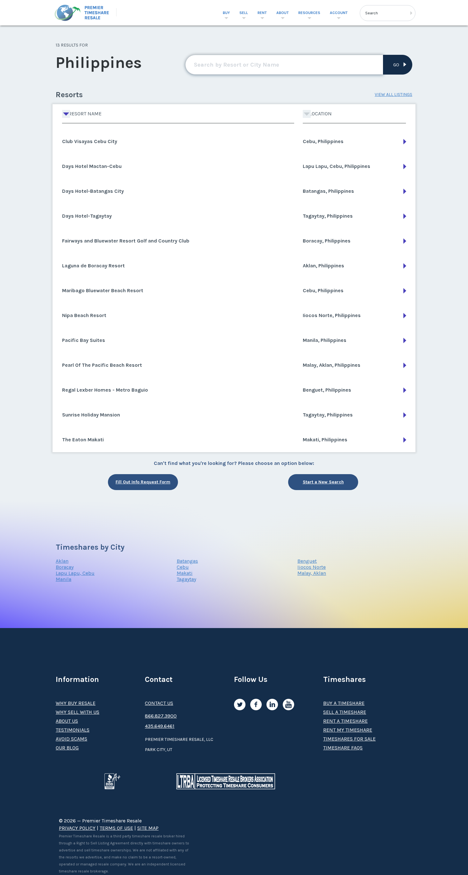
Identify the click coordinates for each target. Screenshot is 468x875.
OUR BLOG (67, 748)
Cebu (183, 567)
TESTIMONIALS (72, 730)
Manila (63, 579)
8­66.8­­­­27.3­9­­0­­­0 (161, 716)
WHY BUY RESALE (76, 703)
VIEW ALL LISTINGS (393, 94)
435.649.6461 (159, 726)
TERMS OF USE (116, 828)
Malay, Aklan (311, 573)
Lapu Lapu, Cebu (75, 573)
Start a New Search (323, 482)
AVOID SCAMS (71, 739)
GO (396, 65)
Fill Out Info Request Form (143, 482)
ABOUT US (67, 721)
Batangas (187, 561)
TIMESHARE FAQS (343, 748)
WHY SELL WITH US (77, 712)
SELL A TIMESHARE (344, 712)
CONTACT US (159, 703)
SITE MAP (148, 828)
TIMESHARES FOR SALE (349, 739)
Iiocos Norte (311, 567)
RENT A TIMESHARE (345, 721)
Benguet (307, 561)
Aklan (62, 561)
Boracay (65, 567)
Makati (185, 573)
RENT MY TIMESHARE (347, 730)
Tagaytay (186, 579)
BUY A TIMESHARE (344, 703)
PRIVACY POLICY (77, 828)
